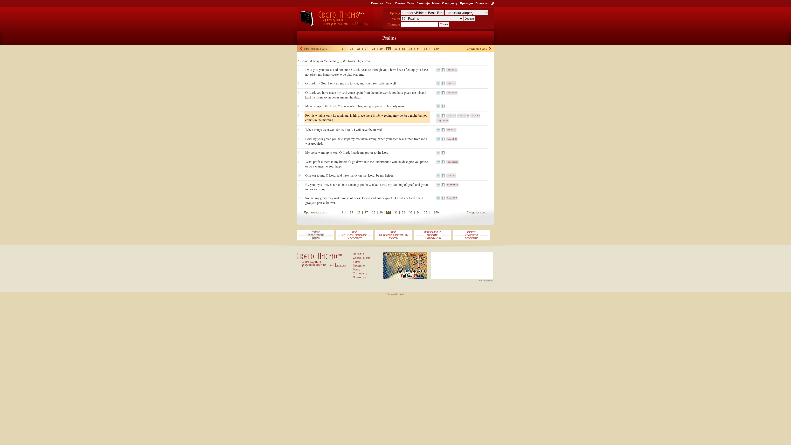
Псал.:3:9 (475, 115)
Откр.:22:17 (442, 120)
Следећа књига (477, 48)
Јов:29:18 (451, 130)
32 (403, 48)
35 (425, 48)
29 (381, 48)
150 (436, 48)
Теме (410, 3)
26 (358, 48)
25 (351, 48)
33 (410, 48)
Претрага (393, 24)
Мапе (436, 3)
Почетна (377, 3)
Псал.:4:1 (451, 175)
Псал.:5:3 (451, 115)
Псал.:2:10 (452, 70)
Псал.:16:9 (452, 198)
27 (366, 48)
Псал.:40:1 (452, 92)
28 (373, 48)
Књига (395, 18)
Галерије (423, 3)
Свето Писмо (395, 3)
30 (388, 48)
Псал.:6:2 (451, 83)
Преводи (466, 3)
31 (396, 48)
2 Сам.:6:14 (452, 185)
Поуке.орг (482, 3)
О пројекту (450, 3)
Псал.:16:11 (463, 115)
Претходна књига (315, 48)
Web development (486, 281)
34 (418, 48)
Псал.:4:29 (452, 139)
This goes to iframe (395, 293)
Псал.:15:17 (452, 162)
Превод (395, 13)
